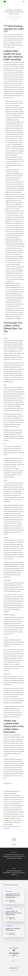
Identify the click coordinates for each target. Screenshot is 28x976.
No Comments (14, 19)
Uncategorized (9, 891)
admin (9, 17)
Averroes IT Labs (14, 970)
